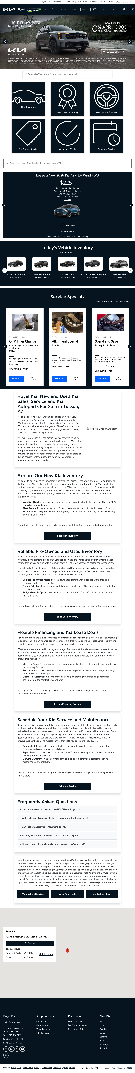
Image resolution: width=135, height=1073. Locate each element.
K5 (101, 1021)
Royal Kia (6, 1068)
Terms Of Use (28, 1068)
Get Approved (42, 1025)
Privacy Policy (16, 1068)
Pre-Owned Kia (75, 1021)
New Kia (105, 1016)
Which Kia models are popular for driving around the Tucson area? (55, 818)
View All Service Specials (104, 301)
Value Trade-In (43, 1029)
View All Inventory (66, 252)
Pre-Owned (75, 1016)
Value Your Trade (67, 894)
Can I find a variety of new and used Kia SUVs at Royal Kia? (51, 809)
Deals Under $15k (76, 1029)
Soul (102, 1041)
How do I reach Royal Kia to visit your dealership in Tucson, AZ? (53, 844)
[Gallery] (67, 42)
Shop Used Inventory (67, 617)
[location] (90, 2)
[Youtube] (22, 1049)
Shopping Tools (46, 1016)
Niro (102, 1025)
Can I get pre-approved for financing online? (44, 827)
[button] (67, 950)
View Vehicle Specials (33, 894)
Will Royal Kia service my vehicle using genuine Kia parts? (50, 835)
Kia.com (72, 1068)
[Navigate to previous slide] (2, 42)
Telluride (104, 1048)
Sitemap (37, 1068)
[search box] (68, 74)
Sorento (103, 1037)
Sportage (104, 1044)
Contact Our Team (102, 894)
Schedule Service (122, 301)
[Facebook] (6, 1049)
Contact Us (14, 1022)
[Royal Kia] (15, 9)
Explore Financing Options (67, 704)
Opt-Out (65, 1068)
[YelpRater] (6, 1055)
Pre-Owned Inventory (77, 1025)
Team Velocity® (96, 1068)
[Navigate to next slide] (133, 42)
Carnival (103, 1029)
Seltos (102, 1033)
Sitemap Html (47, 1068)
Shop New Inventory (67, 536)
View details (67, 231)
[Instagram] (11, 1049)
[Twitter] (17, 1049)
